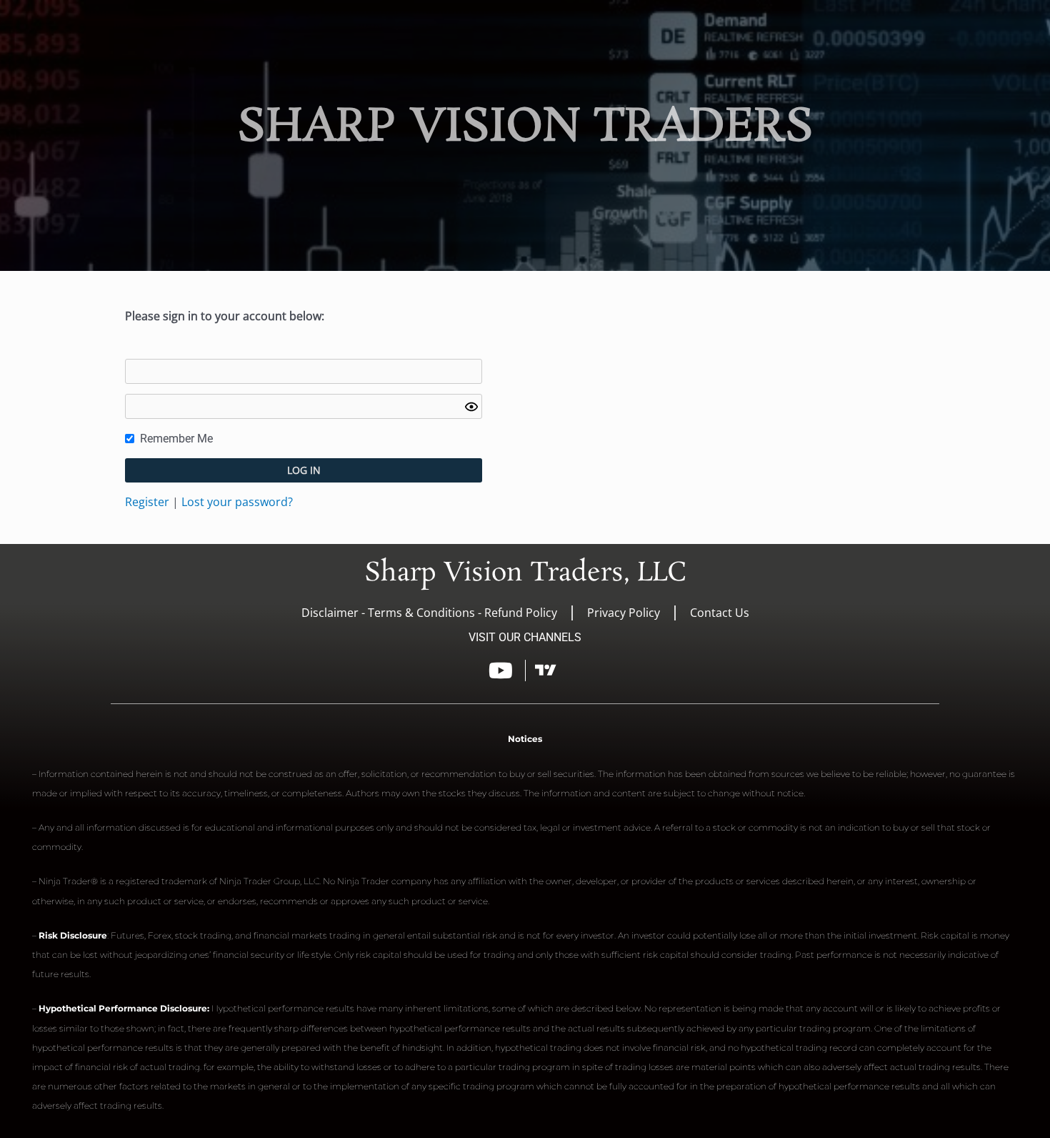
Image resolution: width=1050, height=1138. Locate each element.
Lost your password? (237, 502)
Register (147, 502)
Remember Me (176, 438)
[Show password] (471, 407)
